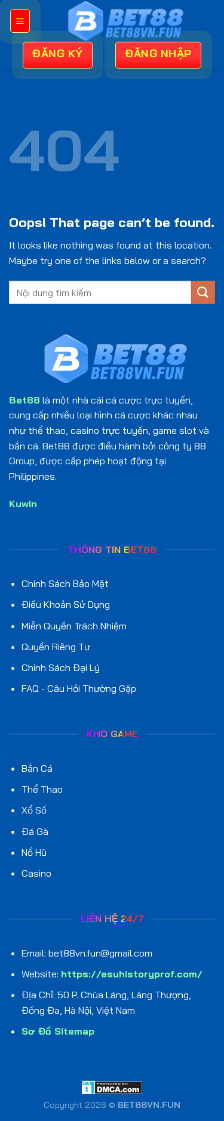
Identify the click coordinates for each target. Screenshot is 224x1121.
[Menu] (20, 21)
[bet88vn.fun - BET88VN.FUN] (122, 21)
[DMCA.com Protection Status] (112, 1086)
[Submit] (203, 292)
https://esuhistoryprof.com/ (131, 974)
